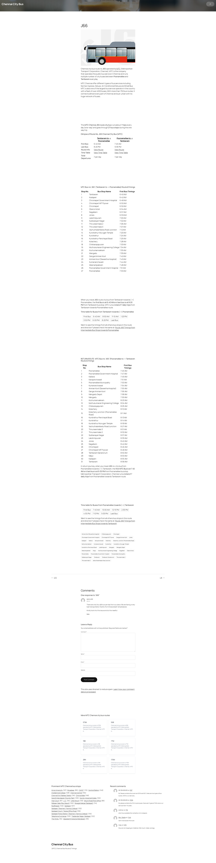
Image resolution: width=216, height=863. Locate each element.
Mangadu (111, 547)
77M (112, 741)
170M (113, 760)
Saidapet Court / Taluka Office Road (66, 811)
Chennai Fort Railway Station (63, 795)
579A (85, 722)
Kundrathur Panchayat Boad (89, 547)
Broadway (72, 790)
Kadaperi (84, 540)
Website (83, 670)
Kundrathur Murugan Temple (121, 544)
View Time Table (100, 152)
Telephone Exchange (61, 816)
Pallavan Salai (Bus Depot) (62, 803)
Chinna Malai (82, 795)
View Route (98, 149)
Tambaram (97, 557)
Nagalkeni (122, 550)
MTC (118, 68)
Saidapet (69, 806)
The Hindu (56, 819)
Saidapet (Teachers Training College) (66, 808)
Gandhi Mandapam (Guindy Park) (65, 798)
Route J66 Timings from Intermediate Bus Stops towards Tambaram (108, 522)
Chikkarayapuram (106, 534)
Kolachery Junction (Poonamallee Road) (123, 540)
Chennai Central (78, 793)
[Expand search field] (210, 4)
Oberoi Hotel (130, 550)
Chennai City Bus (12, 4)
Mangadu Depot (121, 547)
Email (82, 662)
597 (131, 790)
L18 (161, 578)
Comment (84, 632)
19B (84, 741)
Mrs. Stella (121, 817)
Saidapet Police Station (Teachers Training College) (71, 814)
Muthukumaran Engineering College (107, 550)
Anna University (59, 790)
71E (127, 810)
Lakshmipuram (103, 547)
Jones (130, 537)
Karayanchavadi (99, 540)
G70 (55, 578)
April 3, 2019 (90, 599)
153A (131, 800)
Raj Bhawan (57, 806)
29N (84, 760)
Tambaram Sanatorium (108, 557)
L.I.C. (66, 801)
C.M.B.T (83, 790)
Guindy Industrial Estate (90, 798)
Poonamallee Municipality (118, 554)
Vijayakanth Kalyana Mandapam (76, 819)
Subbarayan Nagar (87, 557)
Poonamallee (85, 554)
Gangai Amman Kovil (121, 537)
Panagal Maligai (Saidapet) (86, 803)
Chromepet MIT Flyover (108, 537)
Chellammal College (60, 793)
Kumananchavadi (98, 544)
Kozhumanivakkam (87, 544)
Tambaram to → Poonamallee (104, 139)
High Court (57, 801)
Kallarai (91, 540)
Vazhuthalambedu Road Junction (101, 560)
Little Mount (77, 801)
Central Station (95, 790)
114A (129, 817)
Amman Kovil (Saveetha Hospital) (90, 534)
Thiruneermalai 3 (86, 560)
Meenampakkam (86, 550)
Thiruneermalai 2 (121, 557)
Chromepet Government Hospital (90, 537)
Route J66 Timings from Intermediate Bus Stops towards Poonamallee (108, 328)
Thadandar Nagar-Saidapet (83, 816)
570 (125, 825)
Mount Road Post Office (94, 801)
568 (112, 722)
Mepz (94, 550)
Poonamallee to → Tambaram (125, 139)
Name (83, 654)
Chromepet (116, 534)
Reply (88, 614)
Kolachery (108, 540)
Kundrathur (108, 544)
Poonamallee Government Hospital (100, 554)
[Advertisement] (108, 110)
